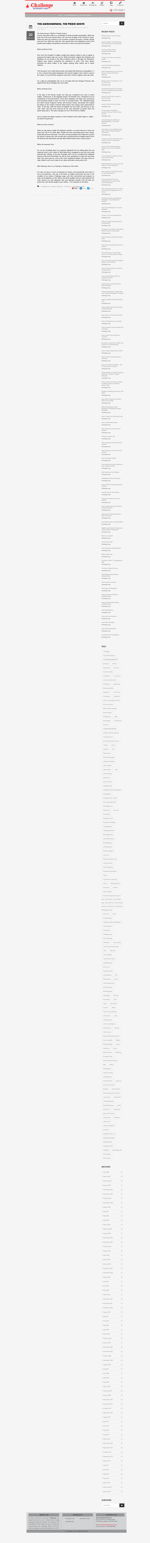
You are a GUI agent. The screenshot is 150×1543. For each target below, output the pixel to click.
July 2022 (106, 1281)
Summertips (106, 999)
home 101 (116, 810)
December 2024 (108, 1189)
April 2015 (106, 1478)
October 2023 (107, 1246)
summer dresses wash (109, 680)
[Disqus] (62, 224)
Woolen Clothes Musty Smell (111, 1036)
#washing (118, 1052)
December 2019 (108, 1399)
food (115, 999)
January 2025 (107, 1185)
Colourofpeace (84, 27)
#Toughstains (107, 716)
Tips (113, 749)
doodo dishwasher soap (110, 859)
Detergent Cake (107, 1056)
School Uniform (107, 1081)
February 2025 (107, 1181)
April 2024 (106, 1220)
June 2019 (106, 1426)
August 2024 (107, 1207)
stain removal (117, 942)
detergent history (108, 818)
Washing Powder (108, 1044)
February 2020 (107, 1391)
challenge (61, 27)
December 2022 (108, 1268)
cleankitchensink (108, 971)
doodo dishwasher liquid (110, 1060)
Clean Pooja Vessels (108, 983)
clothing (105, 745)
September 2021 (108, 1308)
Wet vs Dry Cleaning (109, 1113)
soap (116, 769)
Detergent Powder (85, 1518)
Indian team (106, 1121)
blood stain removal (108, 1085)
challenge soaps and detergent (112, 922)
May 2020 (106, 1378)
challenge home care (109, 1134)
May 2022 (106, 1290)
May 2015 (106, 1474)
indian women (107, 769)
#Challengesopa (107, 991)
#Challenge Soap (108, 834)
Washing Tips (93, 5)
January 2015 (107, 1491)
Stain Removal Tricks (109, 959)
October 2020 (107, 1356)
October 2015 (107, 1452)
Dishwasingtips (107, 843)
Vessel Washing (107, 938)
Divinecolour (75, 27)
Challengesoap (54, 27)
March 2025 (106, 1176)
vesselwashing (107, 918)
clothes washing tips (109, 1125)
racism (105, 883)
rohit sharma (118, 720)
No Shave (106, 1130)
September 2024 (108, 1203)
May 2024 (106, 1216)
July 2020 (106, 1369)
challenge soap (107, 786)
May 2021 (106, 1325)
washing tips (106, 676)
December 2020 (108, 1347)
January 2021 (107, 1343)
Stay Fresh (113, 950)
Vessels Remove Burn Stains (111, 741)
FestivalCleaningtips (108, 757)
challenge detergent (109, 1138)
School (113, 745)
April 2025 (106, 1172)
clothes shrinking (108, 1073)
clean (115, 1016)
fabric (114, 914)
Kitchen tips (106, 967)
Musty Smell (106, 668)
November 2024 (108, 1194)
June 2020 (106, 1373)
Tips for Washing (108, 867)
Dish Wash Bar (69, 1521)
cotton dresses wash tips (110, 879)
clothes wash (107, 1117)
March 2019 (106, 1439)
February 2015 (107, 1487)
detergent (106, 664)
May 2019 (106, 1430)
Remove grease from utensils (111, 1093)
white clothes (107, 1158)
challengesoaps (107, 1020)
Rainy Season (107, 753)
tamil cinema (107, 1016)
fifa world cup (107, 1028)
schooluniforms (107, 926)
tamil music (106, 1109)
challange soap (107, 934)
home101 (106, 725)
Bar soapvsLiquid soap (109, 802)
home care (106, 855)
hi (44, 29)
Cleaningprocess (108, 806)
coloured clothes (108, 863)
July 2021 (106, 1316)
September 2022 (108, 1273)
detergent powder (108, 688)
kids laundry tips (107, 987)
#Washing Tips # (115, 883)
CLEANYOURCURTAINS (109, 729)
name (118, 1044)
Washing (105, 1089)
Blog (111, 5)
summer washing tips (109, 1024)
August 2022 (107, 1277)
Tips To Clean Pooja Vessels (111, 946)
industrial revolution (108, 761)
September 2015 (108, 1456)
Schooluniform (116, 1089)
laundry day (116, 1109)
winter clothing (107, 891)
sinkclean (105, 749)
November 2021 (108, 1303)
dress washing (107, 712)
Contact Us (120, 5)
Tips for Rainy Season (109, 655)
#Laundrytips (107, 720)
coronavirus (117, 676)
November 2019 (108, 1404)
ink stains (116, 668)
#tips (116, 716)
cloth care (118, 1081)
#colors (114, 664)
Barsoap (116, 995)
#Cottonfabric (107, 1154)
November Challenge (109, 822)
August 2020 (107, 1364)
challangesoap (107, 1077)
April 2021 (106, 1329)
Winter (114, 1007)
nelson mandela (107, 1040)
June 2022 (106, 1286)
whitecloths (106, 810)
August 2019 (107, 1417)
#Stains (111, 1064)
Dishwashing (106, 979)
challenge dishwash (108, 830)
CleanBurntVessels (108, 1101)
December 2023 (108, 1238)
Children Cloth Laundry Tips (111, 733)
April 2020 (106, 1382)
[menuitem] (83, 190)
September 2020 (108, 1360)
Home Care (83, 5)
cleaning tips (106, 696)
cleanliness (106, 1048)
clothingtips (106, 651)
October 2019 (107, 1408)
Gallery (102, 5)
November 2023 (108, 1242)
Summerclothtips (108, 672)
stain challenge (107, 955)
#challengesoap (116, 1150)
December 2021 (108, 1299)
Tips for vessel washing (109, 1011)
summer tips (106, 1097)
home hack (106, 887)
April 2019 (106, 1434)
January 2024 (107, 1233)
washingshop (107, 794)
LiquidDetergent (107, 963)
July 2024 (106, 1211)
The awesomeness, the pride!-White (77, 15)
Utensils (115, 887)
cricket (105, 875)
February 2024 (107, 1229)
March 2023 (106, 1259)
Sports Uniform (107, 782)
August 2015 (107, 1461)
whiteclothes (117, 1097)
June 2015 (106, 1469)
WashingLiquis (107, 1068)
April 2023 (106, 1255)
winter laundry (107, 765)
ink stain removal (108, 704)
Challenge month (108, 1146)
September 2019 (108, 1413)
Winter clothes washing (109, 708)
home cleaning (107, 773)
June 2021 (106, 1321)
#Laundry (117, 1117)
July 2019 (106, 1421)
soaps (105, 1003)
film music (106, 914)
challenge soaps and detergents (112, 790)
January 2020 (107, 1395)
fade (104, 1064)
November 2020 (108, 1351)
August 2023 (107, 1251)
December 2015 (108, 1443)
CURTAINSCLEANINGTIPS (110, 659)
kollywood (117, 696)
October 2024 (107, 1198)
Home (74, 5)
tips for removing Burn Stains (111, 700)
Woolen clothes (107, 1052)
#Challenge (106, 684)
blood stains (106, 777)
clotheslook (106, 942)
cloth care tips (107, 1032)
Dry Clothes (113, 1003)
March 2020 (106, 1386)
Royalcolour (68, 27)
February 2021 (107, 1338)
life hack (116, 1028)
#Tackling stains (107, 847)
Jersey (115, 1048)
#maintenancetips (108, 1105)
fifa (116, 975)
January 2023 (107, 1264)
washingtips (106, 995)
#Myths (118, 1040)
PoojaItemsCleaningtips (110, 871)
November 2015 (108, 1448)
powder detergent (108, 851)
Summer (105, 1007)
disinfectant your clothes (110, 798)
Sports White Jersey (108, 839)
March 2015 (106, 1483)
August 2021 (107, 1312)
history (116, 979)
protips (119, 1105)
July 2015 (106, 1465)
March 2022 (106, 1294)
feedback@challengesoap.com (108, 1525)
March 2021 (106, 1334)
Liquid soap (116, 684)
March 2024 (106, 1224)
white (38, 29)
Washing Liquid (107, 1142)
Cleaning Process (108, 737)
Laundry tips (106, 930)
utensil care (116, 692)
